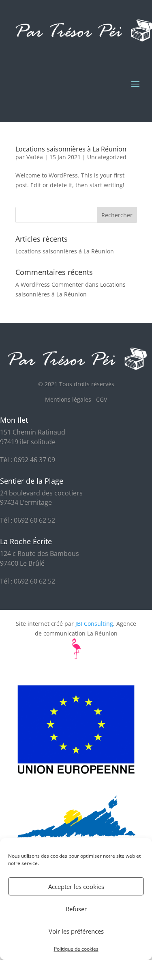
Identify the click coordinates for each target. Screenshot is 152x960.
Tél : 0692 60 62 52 (27, 520)
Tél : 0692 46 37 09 (27, 459)
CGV (101, 399)
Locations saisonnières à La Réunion (70, 149)
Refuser (76, 909)
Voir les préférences (76, 931)
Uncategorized (106, 157)
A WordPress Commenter (49, 284)
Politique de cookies (76, 948)
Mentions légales (70, 399)
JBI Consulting (94, 623)
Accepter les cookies (76, 886)
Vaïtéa (34, 157)
